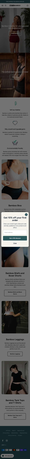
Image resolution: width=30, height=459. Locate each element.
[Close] (26, 214)
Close (15, 243)
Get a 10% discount (15, 238)
